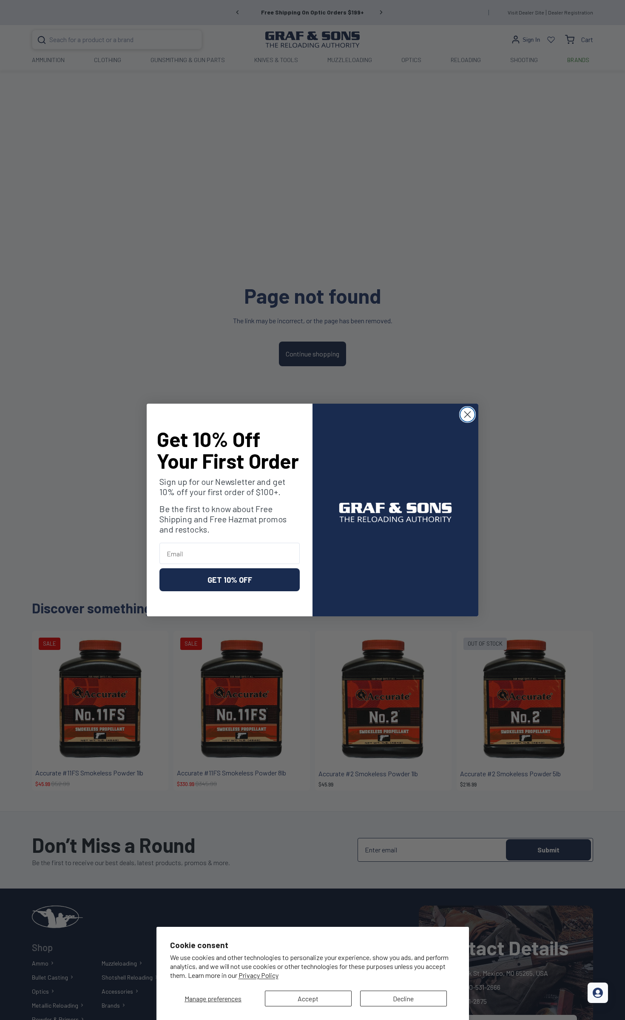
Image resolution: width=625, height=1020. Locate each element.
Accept (308, 998)
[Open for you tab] (598, 993)
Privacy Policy (258, 975)
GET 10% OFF (229, 579)
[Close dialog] (467, 414)
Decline (403, 998)
